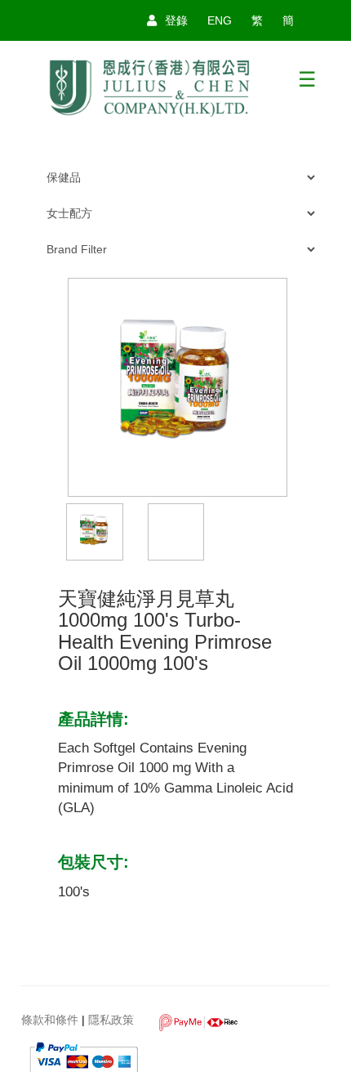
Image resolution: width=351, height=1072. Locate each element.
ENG (219, 20)
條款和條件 (49, 1020)
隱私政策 (111, 1020)
